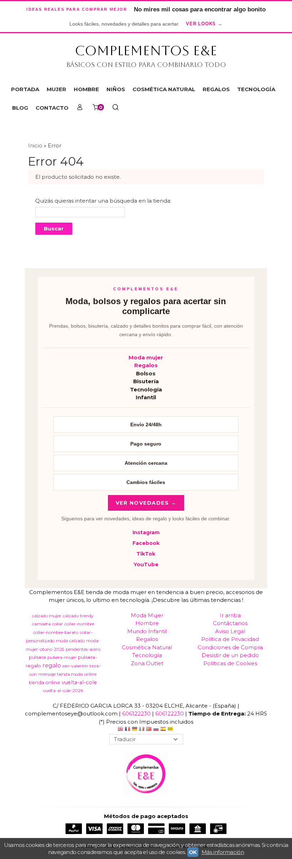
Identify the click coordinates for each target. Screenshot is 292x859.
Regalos (146, 365)
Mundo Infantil (147, 631)
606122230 (136, 713)
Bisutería (146, 381)
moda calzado (70, 640)
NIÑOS (115, 89)
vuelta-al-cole (79, 682)
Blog (20, 107)
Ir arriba (230, 615)
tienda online (44, 682)
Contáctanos (230, 623)
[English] (120, 730)
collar (57, 623)
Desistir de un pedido (230, 655)
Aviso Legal (230, 631)
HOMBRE (86, 89)
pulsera (37, 657)
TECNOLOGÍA (256, 89)
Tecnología (146, 389)
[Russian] (156, 730)
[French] (127, 730)
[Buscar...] (115, 108)
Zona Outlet (147, 663)
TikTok (145, 554)
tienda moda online (77, 674)
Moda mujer (146, 357)
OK (193, 852)
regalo (51, 665)
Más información (223, 852)
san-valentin (75, 665)
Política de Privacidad (230, 639)
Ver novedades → (146, 503)
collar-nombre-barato (55, 632)
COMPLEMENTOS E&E (146, 50)
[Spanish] (163, 730)
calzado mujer (46, 615)
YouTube (146, 564)
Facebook (146, 543)
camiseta (41, 623)
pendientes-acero (83, 649)
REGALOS (216, 89)
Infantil (146, 397)
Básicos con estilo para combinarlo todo (146, 64)
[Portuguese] (149, 730)
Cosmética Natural (147, 647)
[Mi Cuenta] (80, 108)
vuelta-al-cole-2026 (63, 690)
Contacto (52, 107)
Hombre (147, 623)
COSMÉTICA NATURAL (163, 89)
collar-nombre (79, 623)
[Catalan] (170, 730)
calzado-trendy (78, 615)
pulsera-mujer (62, 657)
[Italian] (142, 730)
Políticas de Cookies (230, 663)
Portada (25, 89)
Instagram (146, 532)
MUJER (56, 89)
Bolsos (146, 373)
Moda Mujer (147, 615)
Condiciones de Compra (230, 647)
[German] (134, 730)
